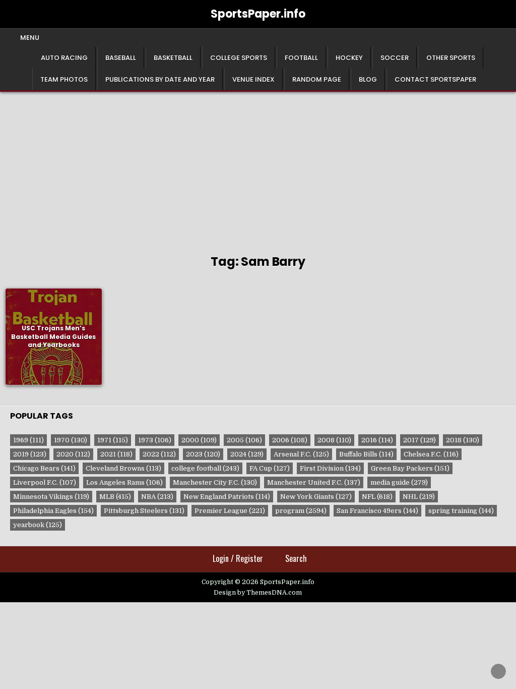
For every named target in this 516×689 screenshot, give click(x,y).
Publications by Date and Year (160, 79)
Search (296, 558)
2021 (116, 454)
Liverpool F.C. (44, 482)
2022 (159, 454)
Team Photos (64, 79)
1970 (70, 440)
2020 (73, 454)
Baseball (120, 58)
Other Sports (450, 58)
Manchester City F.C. (215, 482)
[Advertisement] (258, 167)
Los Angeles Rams (124, 482)
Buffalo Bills (366, 454)
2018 (462, 440)
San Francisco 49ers (377, 510)
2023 (203, 454)
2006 (289, 440)
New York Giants (316, 496)
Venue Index (253, 79)
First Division (330, 468)
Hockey (349, 58)
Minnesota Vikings (51, 496)
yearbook (37, 525)
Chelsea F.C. (431, 454)
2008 (334, 440)
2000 (199, 440)
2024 (247, 454)
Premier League (230, 510)
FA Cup (269, 468)
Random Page (316, 79)
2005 (244, 440)
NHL (419, 496)
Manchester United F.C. (313, 482)
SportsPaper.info (258, 14)
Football (301, 58)
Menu (29, 37)
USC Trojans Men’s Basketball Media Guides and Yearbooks (53, 337)
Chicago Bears (44, 468)
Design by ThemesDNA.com (258, 592)
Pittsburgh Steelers (144, 510)
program (301, 510)
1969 (28, 440)
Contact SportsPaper (435, 79)
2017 (419, 440)
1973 (154, 440)
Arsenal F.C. (301, 454)
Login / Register (238, 558)
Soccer (394, 58)
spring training (461, 510)
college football (205, 468)
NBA (157, 496)
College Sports (238, 58)
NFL (377, 496)
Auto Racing (64, 58)
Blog (368, 79)
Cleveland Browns (123, 468)
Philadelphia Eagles (53, 510)
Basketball (173, 58)
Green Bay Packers (410, 468)
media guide (399, 482)
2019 (29, 454)
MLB (115, 496)
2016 (377, 440)
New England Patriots (226, 496)
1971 (112, 440)
